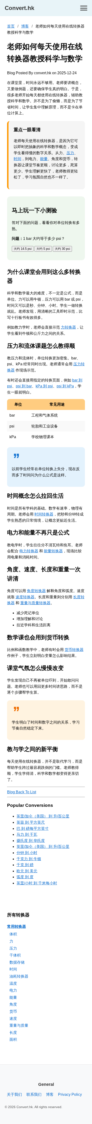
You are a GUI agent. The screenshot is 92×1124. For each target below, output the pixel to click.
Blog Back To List (21, 792)
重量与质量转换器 (35, 603)
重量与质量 (18, 1025)
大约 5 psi (43, 249)
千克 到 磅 (25, 865)
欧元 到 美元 (27, 871)
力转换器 (68, 327)
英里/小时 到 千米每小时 (37, 883)
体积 (13, 934)
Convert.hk (19, 8)
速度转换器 (25, 597)
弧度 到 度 (25, 877)
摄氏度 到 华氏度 (31, 841)
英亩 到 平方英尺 (31, 822)
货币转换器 (74, 650)
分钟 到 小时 (27, 853)
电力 (13, 990)
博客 (25, 26)
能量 (44, 159)
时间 (17, 159)
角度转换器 (36, 591)
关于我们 (14, 1094)
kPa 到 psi (44, 386)
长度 (13, 1033)
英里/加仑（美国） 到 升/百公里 (43, 816)
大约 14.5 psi (23, 249)
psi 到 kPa (65, 386)
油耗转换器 (18, 976)
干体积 (15, 955)
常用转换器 (16, 926)
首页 (11, 26)
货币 (13, 1011)
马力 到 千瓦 (27, 834)
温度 (13, 983)
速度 (13, 1019)
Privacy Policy (70, 1094)
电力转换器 (28, 551)
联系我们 (34, 1094)
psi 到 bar (24, 386)
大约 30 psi (62, 249)
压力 (70, 153)
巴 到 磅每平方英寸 (33, 829)
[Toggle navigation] (83, 8)
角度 (13, 1004)
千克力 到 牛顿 (29, 859)
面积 (13, 1039)
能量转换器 (53, 551)
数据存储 (17, 962)
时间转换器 (43, 514)
